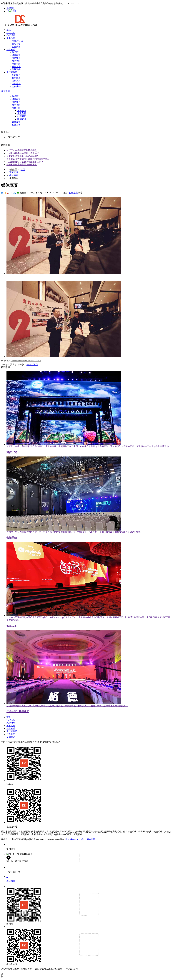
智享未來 (11, 625)
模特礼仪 (16, 58)
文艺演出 (16, 47)
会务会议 (16, 44)
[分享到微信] (18, 193)
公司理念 (16, 78)
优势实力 (16, 81)
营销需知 (11, 537)
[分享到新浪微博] (8, 193)
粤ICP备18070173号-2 (75, 839)
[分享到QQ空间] (5, 193)
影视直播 (16, 69)
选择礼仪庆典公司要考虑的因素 (21, 164)
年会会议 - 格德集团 (17, 711)
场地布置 (16, 55)
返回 (35, 364)
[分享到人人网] (15, 193)
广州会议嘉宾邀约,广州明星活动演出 (26, 361)
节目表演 (16, 64)
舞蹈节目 (21, 119)
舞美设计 (16, 52)
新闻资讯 (10, 737)
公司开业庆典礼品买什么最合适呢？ (23, 153)
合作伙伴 (16, 86)
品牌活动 (10, 35)
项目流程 (16, 83)
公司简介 (16, 75)
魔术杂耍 (21, 113)
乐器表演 (21, 110)
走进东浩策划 (12, 72)
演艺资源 (10, 49)
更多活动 (10, 38)
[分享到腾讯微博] (11, 193)
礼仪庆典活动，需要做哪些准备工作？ (24, 162)
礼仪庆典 (10, 32)
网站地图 (91, 839)
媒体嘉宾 (16, 66)
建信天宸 (11, 452)
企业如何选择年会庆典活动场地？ (22, 156)
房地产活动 (17, 41)
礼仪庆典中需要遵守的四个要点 (21, 150)
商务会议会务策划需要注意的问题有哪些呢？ (28, 159)
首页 (8, 30)
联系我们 (10, 734)
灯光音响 (16, 61)
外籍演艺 (21, 116)
